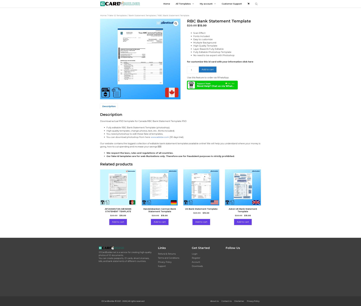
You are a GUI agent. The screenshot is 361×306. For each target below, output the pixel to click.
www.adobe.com (160, 137)
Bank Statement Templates (142, 15)
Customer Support (232, 3)
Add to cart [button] (118, 222)
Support (162, 266)
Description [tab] (109, 106)
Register (196, 258)
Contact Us (226, 301)
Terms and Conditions (168, 258)
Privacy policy (253, 301)
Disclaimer (239, 301)
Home (166, 3)
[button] (175, 23)
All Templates (183, 3)
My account (206, 3)
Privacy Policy (165, 262)
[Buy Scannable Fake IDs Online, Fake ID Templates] (120, 4)
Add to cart (208, 69)
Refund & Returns (167, 254)
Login (194, 254)
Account (196, 262)
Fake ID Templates (117, 15)
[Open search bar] (256, 4)
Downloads (197, 266)
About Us (214, 301)
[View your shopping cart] (248, 4)
